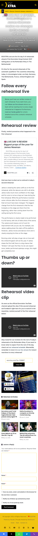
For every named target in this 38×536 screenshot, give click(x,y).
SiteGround (31, 519)
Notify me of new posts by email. (13, 502)
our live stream (23, 350)
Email (3, 483)
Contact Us (23, 523)
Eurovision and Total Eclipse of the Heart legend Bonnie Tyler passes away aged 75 (9, 414)
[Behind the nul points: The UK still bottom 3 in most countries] (28, 427)
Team (17, 523)
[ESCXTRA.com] (10, 5)
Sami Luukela (14, 46)
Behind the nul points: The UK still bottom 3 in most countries (28, 435)
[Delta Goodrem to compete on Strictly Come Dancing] (28, 404)
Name (3, 475)
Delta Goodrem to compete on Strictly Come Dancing (27, 413)
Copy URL (19, 364)
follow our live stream (15, 104)
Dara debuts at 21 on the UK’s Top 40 (8, 434)
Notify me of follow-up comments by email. (16, 499)
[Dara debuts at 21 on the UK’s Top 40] (9, 427)
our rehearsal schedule (17, 347)
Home (12, 523)
